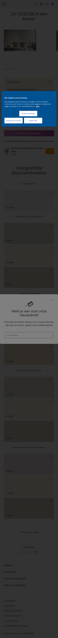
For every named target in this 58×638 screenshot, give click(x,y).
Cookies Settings (28, 113)
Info (37, 106)
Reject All (33, 120)
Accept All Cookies (13, 120)
